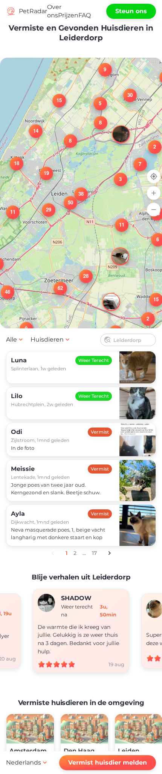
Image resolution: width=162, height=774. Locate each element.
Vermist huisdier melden (107, 762)
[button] (135, 160)
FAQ (84, 15)
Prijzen (68, 15)
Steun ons (131, 11)
